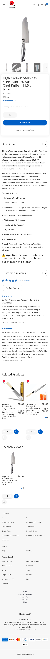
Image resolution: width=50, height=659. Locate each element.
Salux (28, 570)
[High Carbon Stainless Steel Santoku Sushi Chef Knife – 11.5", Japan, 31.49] (13, 463)
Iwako (4, 570)
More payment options (25, 130)
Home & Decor (31, 531)
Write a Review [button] (12, 288)
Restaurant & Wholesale (35, 535)
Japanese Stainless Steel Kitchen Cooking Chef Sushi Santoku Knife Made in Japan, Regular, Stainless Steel (9, 411)
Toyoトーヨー (7, 566)
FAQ (25, 592)
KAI (27, 579)
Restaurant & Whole (34, 522)
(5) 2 (15, 100)
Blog (3, 551)
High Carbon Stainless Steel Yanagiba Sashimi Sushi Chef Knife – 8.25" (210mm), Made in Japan (33, 409)
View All (5, 583)
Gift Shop (5, 540)
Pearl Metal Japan (33, 561)
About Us (25, 599)
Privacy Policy (25, 597)
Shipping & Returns (25, 594)
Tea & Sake (6, 531)
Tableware (30, 527)
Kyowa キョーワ (8, 579)
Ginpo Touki (6, 575)
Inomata (29, 575)
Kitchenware (6, 527)
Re (27, 518)
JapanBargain (7, 561)
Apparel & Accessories (10, 535)
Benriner (29, 566)
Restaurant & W (8, 522)
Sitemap (29, 551)
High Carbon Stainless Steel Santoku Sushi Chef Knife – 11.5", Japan (9, 480)
